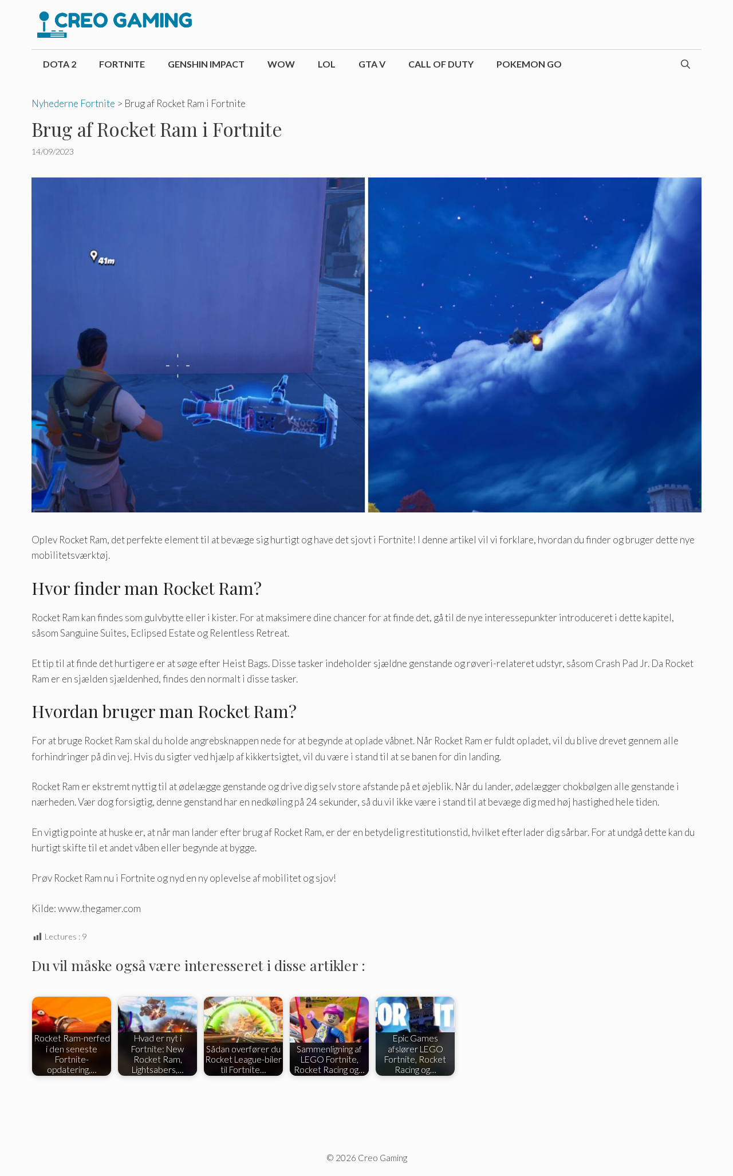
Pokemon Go (529, 63)
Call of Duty (441, 63)
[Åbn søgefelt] (685, 64)
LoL (327, 63)
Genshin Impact (206, 63)
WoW (281, 63)
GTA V (371, 63)
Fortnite (122, 63)
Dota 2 (59, 63)
